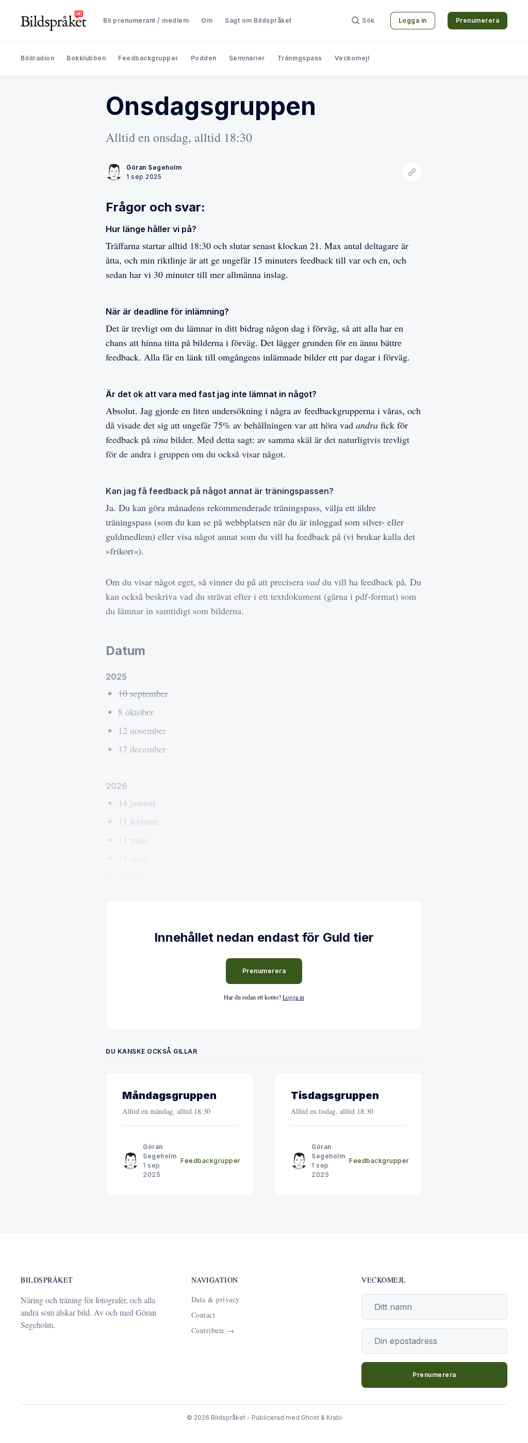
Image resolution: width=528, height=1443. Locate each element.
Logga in (413, 20)
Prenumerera (478, 20)
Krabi (334, 1417)
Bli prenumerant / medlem (146, 20)
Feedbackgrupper (148, 58)
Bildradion (37, 58)
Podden (204, 58)
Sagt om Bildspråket (258, 20)
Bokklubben (86, 58)
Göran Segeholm (154, 167)
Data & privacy (215, 1299)
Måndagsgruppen (169, 1095)
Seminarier (247, 58)
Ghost (310, 1417)
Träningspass (299, 58)
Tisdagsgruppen (335, 1095)
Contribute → (213, 1330)
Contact (203, 1315)
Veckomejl (352, 58)
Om (206, 20)
